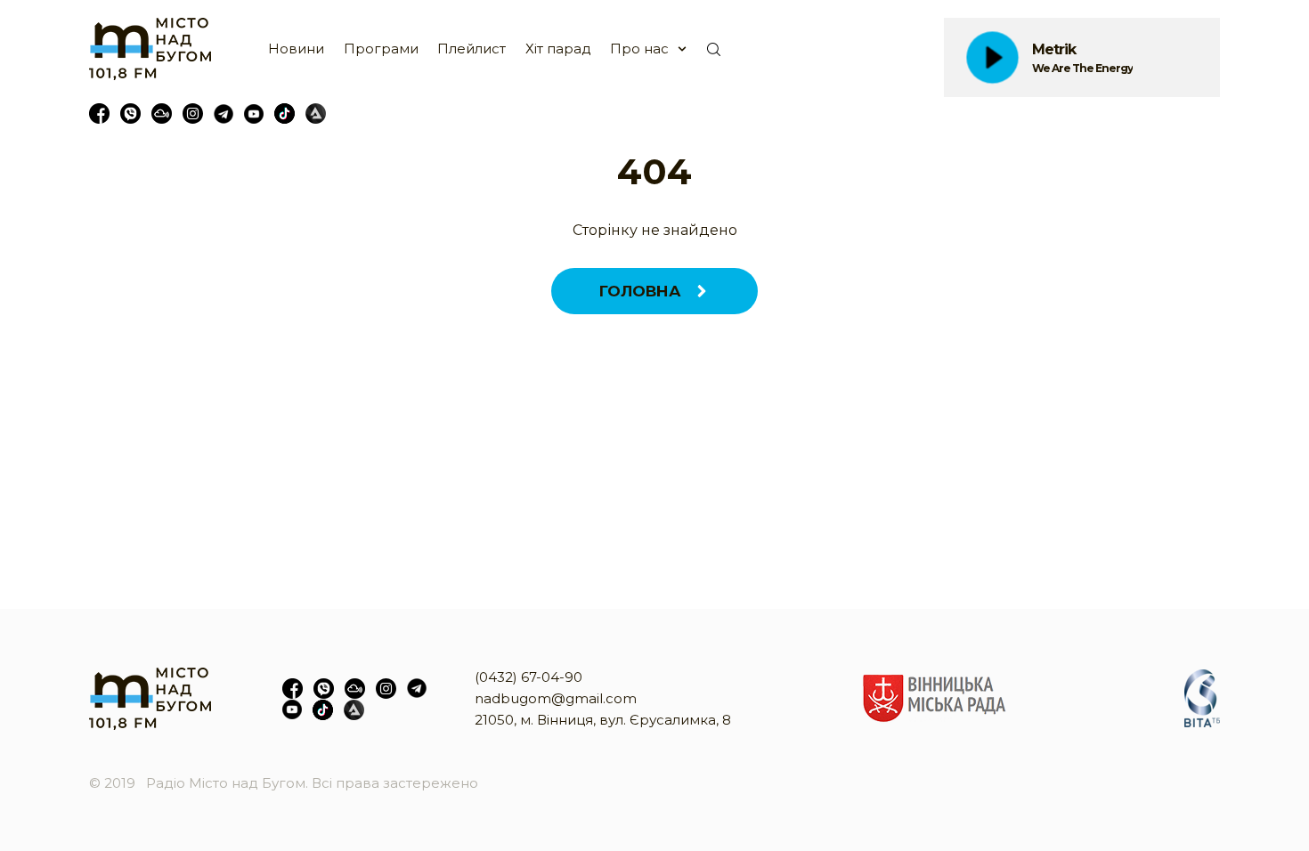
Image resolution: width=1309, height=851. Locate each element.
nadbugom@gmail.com (556, 698)
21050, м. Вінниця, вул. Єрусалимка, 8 (603, 719)
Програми (381, 48)
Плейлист (471, 48)
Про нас (639, 48)
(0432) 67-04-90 (528, 677)
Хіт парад (558, 48)
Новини (296, 48)
